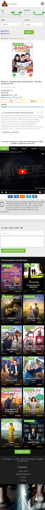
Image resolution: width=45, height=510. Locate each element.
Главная (23, 480)
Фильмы (6, 31)
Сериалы (6, 33)
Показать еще (22, 452)
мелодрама (9, 97)
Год (2, 10)
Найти (29, 32)
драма (17, 97)
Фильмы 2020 (39, 107)
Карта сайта (23, 471)
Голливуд (31, 107)
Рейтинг (27, 10)
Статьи (23, 477)
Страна (27, 20)
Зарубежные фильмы (15, 107)
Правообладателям (23, 474)
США (13, 95)
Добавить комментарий (13, 251)
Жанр (3, 20)
